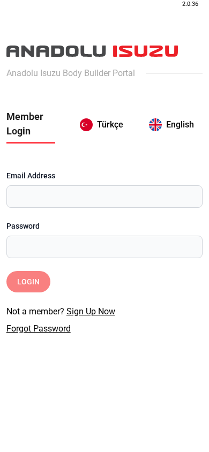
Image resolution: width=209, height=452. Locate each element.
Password (23, 226)
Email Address (30, 175)
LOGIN (28, 281)
